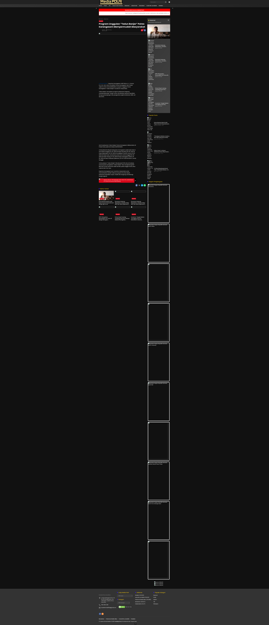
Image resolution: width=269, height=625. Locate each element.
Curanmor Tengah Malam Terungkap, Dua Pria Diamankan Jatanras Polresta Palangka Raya (137, 218)
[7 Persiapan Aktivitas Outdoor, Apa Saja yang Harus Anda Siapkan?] (150, 137)
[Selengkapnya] (168, 20)
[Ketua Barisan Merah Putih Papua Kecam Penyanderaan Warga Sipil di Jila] (106, 195)
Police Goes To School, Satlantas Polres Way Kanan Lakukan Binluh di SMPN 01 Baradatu (161, 151)
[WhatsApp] (145, 185)
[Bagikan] (145, 30)
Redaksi (137, 595)
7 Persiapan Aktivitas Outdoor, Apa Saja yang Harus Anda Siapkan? (162, 137)
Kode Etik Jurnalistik (140, 597)
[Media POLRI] (111, 2)
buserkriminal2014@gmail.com (108, 607)
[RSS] (102, 614)
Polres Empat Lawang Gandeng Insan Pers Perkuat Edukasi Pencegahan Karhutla (122, 218)
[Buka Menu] (169, 2)
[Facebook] (136, 185)
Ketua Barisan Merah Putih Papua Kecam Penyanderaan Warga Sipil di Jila (106, 203)
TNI (154, 601)
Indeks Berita (138, 604)
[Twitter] (139, 185)
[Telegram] (142, 185)
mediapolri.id (118, 621)
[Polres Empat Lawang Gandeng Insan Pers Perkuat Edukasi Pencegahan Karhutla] (122, 211)
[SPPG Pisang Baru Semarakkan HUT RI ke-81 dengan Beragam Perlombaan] (106, 211)
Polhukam (155, 604)
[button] (165, 2)
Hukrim (155, 599)
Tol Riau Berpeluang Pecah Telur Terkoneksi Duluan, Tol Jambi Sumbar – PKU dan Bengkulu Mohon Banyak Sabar (162, 169)
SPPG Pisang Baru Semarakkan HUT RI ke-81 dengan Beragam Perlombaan (105, 218)
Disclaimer (137, 601)
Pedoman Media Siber (140, 599)
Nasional (101, 21)
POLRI (154, 597)
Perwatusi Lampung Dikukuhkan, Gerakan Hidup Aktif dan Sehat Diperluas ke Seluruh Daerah (122, 203)
